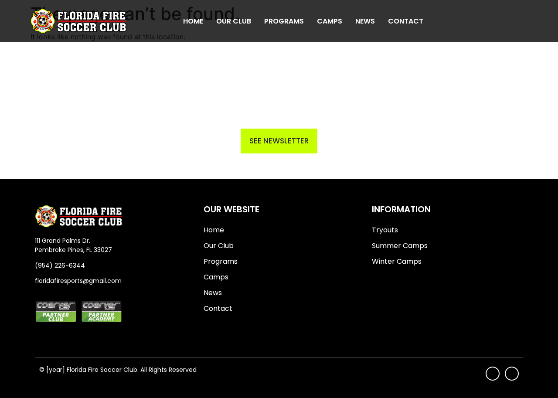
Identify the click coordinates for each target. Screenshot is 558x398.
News (365, 21)
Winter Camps (397, 261)
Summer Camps (400, 246)
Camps (329, 21)
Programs (284, 21)
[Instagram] (523, 21)
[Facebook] (507, 21)
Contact (405, 21)
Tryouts (385, 230)
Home (193, 21)
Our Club (233, 21)
